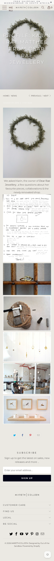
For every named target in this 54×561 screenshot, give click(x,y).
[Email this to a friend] (38, 435)
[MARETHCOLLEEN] (27, 7)
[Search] (43, 7)
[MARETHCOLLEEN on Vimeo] (27, 534)
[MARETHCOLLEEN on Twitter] (11, 534)
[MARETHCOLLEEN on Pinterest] (32, 534)
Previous (36, 96)
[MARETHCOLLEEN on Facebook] (16, 534)
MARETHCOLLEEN (19, 543)
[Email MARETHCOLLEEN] (42, 534)
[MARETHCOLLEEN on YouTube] (21, 534)
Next (46, 96)
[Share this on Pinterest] (30, 435)
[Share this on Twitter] (14, 435)
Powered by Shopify (31, 546)
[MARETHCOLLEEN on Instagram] (37, 534)
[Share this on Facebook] (22, 435)
